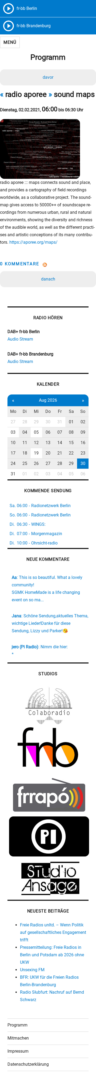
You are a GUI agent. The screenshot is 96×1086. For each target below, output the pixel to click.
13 (48, 442)
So (82, 411)
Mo (13, 411)
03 (13, 432)
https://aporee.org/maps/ (33, 242)
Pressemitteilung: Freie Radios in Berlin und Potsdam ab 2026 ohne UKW (52, 955)
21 (59, 453)
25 (24, 463)
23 (83, 453)
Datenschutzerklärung (28, 1064)
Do (48, 411)
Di (25, 411)
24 (13, 463)
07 (59, 432)
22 (71, 453)
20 (48, 453)
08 (71, 432)
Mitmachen (18, 1038)
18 (24, 453)
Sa (71, 411)
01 (71, 421)
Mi (36, 411)
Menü (9, 42)
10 (13, 442)
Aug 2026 (48, 400)
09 (83, 432)
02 (83, 421)
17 (13, 453)
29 (36, 421)
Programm (17, 1025)
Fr (60, 411)
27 (13, 421)
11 (24, 442)
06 (48, 432)
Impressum (18, 1051)
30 (48, 421)
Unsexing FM (32, 969)
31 (59, 421)
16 (83, 442)
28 (24, 421)
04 (24, 432)
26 (36, 463)
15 (71, 442)
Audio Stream (20, 339)
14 (59, 442)
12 (36, 442)
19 (36, 453)
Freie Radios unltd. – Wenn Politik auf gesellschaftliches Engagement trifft (53, 932)
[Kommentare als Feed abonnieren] (48, 265)
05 (36, 432)
